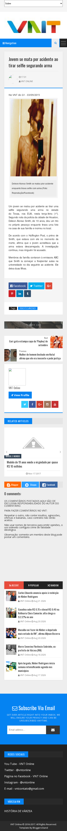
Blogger (14, 484)
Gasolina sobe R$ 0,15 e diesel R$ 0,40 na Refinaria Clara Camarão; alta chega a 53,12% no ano (38, 613)
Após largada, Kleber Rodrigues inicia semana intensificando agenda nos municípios (36, 667)
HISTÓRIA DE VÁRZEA (18, 811)
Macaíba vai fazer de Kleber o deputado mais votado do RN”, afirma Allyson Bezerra (39, 631)
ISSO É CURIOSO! (28, 308)
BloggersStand (40, 827)
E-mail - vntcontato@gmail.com (24, 788)
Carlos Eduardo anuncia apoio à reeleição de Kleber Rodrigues (38, 594)
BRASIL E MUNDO (13, 456)
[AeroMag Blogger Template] (33, 25)
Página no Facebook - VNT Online (26, 776)
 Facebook (18, 285)
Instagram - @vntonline (19, 782)
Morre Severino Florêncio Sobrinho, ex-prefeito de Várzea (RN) (37, 648)
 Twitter (36, 285)
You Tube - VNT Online (19, 764)
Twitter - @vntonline (17, 770)
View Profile (20, 395)
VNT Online (16, 824)
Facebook (51, 484)
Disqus (33, 484)
